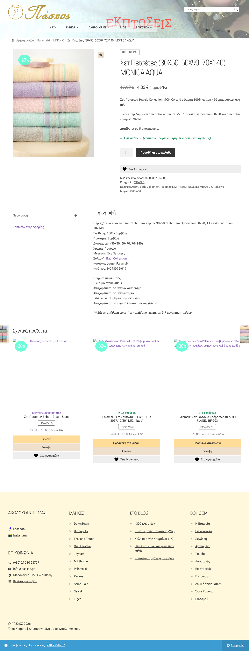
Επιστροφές (203, 569)
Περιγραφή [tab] (20, 215)
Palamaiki (43, 40)
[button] (101, 55)
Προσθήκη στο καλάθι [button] (126, 442)
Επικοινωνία (203, 531)
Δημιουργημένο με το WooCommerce (54, 629)
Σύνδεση (201, 539)
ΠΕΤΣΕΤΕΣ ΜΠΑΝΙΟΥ (199, 186)
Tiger (77, 599)
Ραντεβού (201, 599)
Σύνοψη (46, 447)
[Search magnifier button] (236, 9)
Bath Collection (116, 258)
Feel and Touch (84, 539)
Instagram (20, 535)
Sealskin (79, 591)
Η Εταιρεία (202, 523)
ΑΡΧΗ (53, 27)
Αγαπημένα (202, 546)
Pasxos (78, 576)
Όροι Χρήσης (204, 591)
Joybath (79, 554)
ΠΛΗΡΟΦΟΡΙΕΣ (97, 27)
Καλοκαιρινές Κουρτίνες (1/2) (154, 539)
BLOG (123, 27)
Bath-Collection (149, 186)
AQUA (135, 186)
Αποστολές (202, 561)
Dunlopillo (81, 531)
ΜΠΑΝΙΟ (58, 40)
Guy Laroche (82, 546)
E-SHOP (70, 27)
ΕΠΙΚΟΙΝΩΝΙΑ (144, 27)
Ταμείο (200, 554)
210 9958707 (56, 645)
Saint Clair (81, 584)
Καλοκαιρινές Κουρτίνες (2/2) (154, 531)
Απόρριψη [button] (238, 645)
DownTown (81, 523)
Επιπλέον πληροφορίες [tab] (28, 227)
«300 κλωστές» (145, 523)
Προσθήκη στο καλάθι (155, 152)
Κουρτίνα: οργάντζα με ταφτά (154, 558)
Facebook (19, 529)
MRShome (81, 561)
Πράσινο (218, 186)
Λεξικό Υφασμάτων (208, 584)
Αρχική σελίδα (25, 40)
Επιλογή (46, 439)
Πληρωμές (202, 576)
